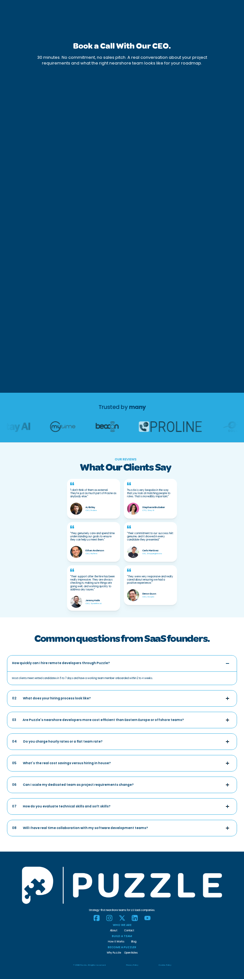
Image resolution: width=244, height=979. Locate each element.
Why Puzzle (114, 953)
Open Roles (131, 953)
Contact (129, 930)
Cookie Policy (165, 965)
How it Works (116, 941)
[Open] (227, 698)
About (113, 930)
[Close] (227, 663)
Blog (133, 941)
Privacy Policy (132, 965)
